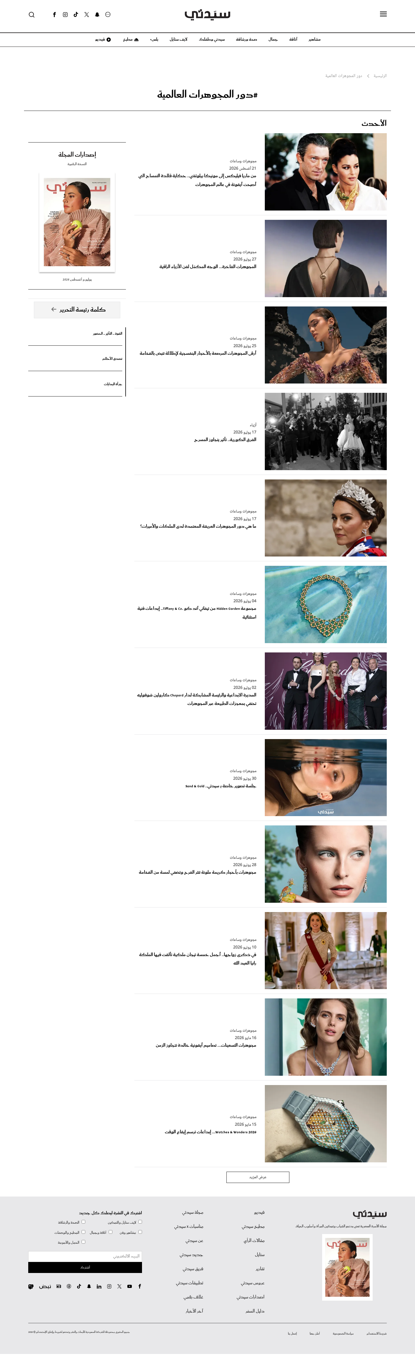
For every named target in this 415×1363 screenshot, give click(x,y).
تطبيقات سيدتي (189, 1283)
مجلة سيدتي (192, 1212)
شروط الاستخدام (377, 1333)
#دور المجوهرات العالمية (207, 94)
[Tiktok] (76, 15)
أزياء (253, 425)
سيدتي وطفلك (212, 39)
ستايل (260, 1254)
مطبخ (127, 39)
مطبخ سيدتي (253, 1226)
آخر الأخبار (194, 1311)
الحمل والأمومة (68, 1243)
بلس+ (154, 39)
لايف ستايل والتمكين (122, 1223)
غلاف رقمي (193, 1297)
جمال (273, 39)
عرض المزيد (258, 1177)
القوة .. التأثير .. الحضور (107, 334)
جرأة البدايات (113, 384)
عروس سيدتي (253, 1283)
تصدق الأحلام (112, 359)
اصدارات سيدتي (251, 1297)
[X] (86, 15)
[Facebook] (54, 15)
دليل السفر (255, 1311)
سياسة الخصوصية (343, 1333)
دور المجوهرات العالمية (343, 76)
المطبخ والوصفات (66, 1233)
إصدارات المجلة (77, 155)
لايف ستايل (178, 39)
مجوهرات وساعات (243, 161)
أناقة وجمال (98, 1233)
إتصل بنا (292, 1333)
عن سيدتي (194, 1240)
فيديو (99, 39)
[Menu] (383, 14)
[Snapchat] (97, 15)
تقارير (260, 1269)
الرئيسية (380, 76)
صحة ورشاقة (246, 39)
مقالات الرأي (254, 1240)
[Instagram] (65, 15)
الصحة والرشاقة (68, 1223)
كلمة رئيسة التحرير (83, 310)
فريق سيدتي (193, 1269)
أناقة (293, 39)
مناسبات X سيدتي (188, 1226)
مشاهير (315, 39)
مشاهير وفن (128, 1233)
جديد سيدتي (191, 1254)
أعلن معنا (315, 1333)
